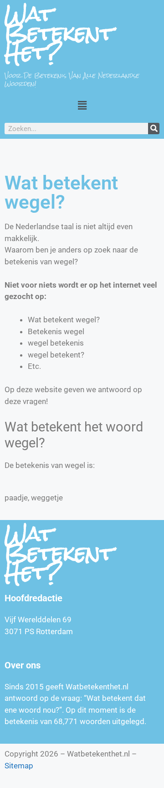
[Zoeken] (153, 128)
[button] (82, 105)
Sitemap (19, 765)
